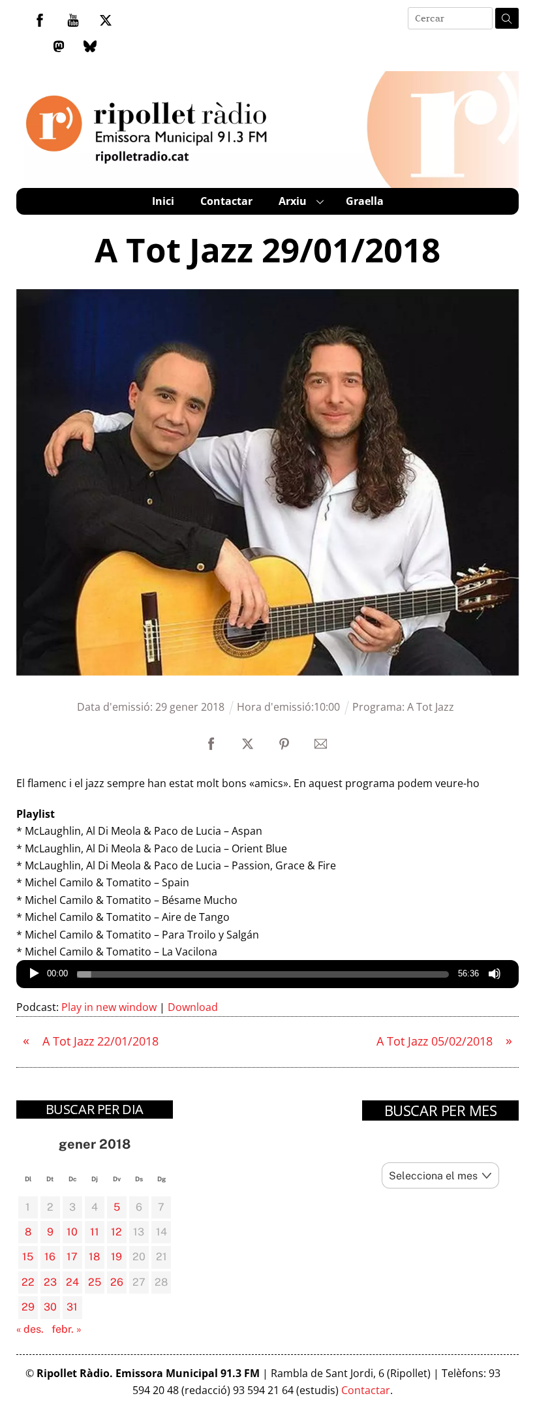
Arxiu (293, 201)
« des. (30, 1329)
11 (94, 1232)
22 (28, 1282)
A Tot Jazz (430, 707)
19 (116, 1256)
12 (116, 1232)
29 (28, 1307)
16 (49, 1256)
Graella (365, 201)
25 (94, 1282)
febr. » (67, 1329)
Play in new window (109, 1007)
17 (72, 1256)
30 (50, 1307)
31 (72, 1307)
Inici (163, 201)
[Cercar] (507, 18)
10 (72, 1232)
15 (27, 1256)
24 (72, 1282)
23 (50, 1282)
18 (94, 1256)
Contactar (226, 201)
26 (116, 1282)
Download (193, 1007)
